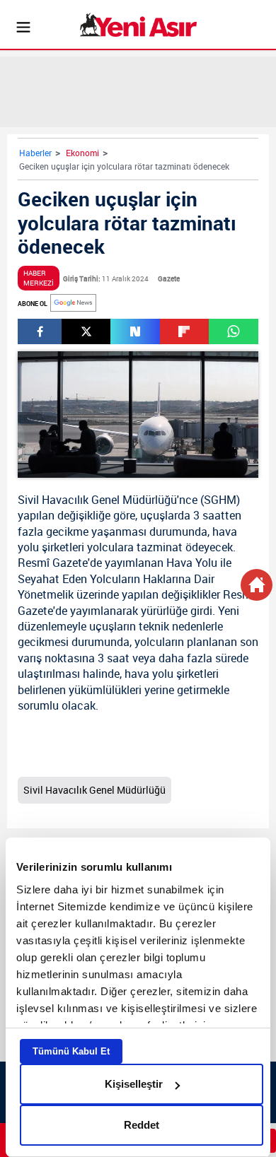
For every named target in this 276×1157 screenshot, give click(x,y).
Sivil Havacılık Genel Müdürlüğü (97, 499)
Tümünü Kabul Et (71, 1051)
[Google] (73, 303)
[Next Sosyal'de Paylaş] (134, 331)
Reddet (141, 1125)
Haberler (35, 152)
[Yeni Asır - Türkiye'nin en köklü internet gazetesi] (138, 25)
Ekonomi (82, 152)
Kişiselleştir (134, 1084)
